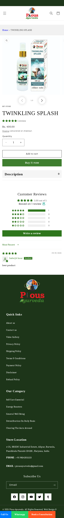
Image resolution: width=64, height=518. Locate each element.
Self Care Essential (15, 399)
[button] (4, 13)
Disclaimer (11, 372)
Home (5, 30)
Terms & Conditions (15, 358)
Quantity (7, 136)
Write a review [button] (32, 233)
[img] (9, 253)
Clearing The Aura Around (19, 428)
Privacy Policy (13, 344)
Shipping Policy (13, 351)
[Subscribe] (54, 485)
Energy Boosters (14, 406)
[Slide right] (42, 100)
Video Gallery (12, 337)
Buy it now (32, 162)
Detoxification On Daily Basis (20, 421)
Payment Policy (13, 365)
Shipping (5, 131)
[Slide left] (22, 100)
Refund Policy (13, 379)
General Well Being (15, 414)
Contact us (11, 330)
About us (10, 323)
